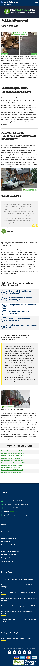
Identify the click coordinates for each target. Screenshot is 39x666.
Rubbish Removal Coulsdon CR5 (11, 458)
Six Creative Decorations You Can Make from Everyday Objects (19, 620)
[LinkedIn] (24, 652)
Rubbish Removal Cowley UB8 (10, 467)
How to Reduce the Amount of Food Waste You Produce (17, 612)
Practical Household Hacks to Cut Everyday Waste (18, 592)
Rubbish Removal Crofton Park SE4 (12, 460)
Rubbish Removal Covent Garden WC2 (13, 463)
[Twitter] (14, 652)
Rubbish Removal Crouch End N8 (11, 465)
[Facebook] (9, 652)
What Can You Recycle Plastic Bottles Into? (15, 627)
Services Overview (7, 561)
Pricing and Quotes (7, 558)
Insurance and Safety (8, 545)
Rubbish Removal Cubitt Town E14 (12, 470)
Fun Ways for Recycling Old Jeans (12, 633)
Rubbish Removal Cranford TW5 (11, 472)
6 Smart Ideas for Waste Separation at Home (16, 639)
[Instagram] (19, 652)
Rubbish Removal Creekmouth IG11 (12, 451)
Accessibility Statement (9, 538)
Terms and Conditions (8, 535)
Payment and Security (8, 554)
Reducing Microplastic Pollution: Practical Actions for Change (18, 586)
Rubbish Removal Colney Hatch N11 (12, 453)
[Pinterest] (29, 652)
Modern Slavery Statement (10, 551)
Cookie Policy (5, 541)
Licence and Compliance (9, 548)
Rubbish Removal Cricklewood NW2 (12, 456)
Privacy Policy (5, 532)
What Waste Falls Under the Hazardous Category (17, 579)
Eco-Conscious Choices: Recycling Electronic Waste (18, 606)
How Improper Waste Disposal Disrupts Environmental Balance (19, 599)
